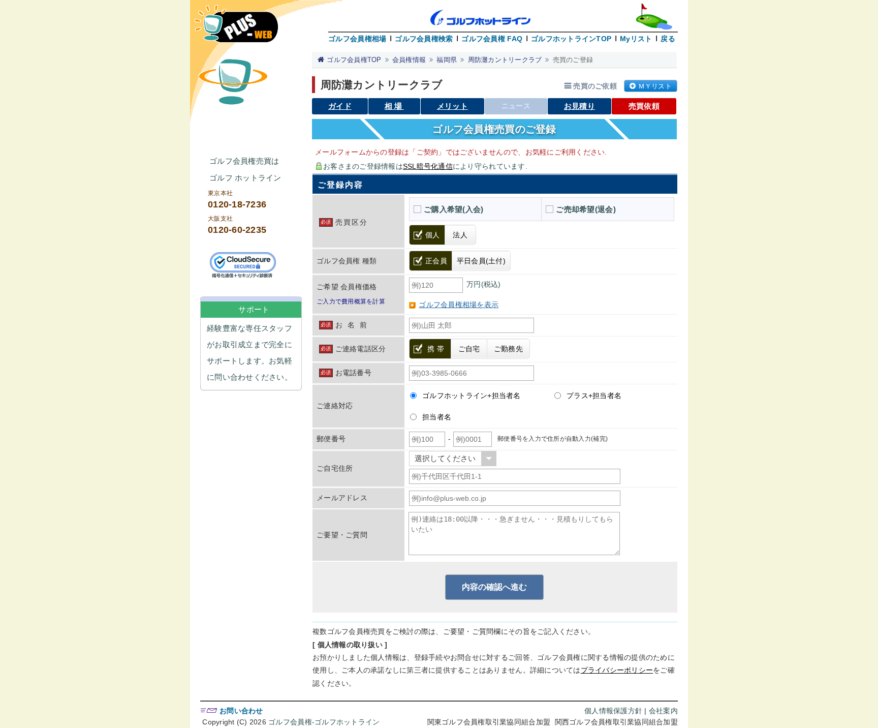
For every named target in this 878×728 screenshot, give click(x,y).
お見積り (579, 106)
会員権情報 (409, 60)
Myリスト (636, 39)
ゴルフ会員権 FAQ (491, 39)
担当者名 (436, 417)
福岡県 (446, 60)
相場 (394, 106)
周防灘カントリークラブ (505, 60)
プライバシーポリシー (617, 670)
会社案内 (663, 711)
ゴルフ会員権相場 (357, 39)
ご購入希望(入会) (453, 209)
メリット (452, 106)
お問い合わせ (241, 711)
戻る (668, 39)
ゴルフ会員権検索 (424, 39)
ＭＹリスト (655, 86)
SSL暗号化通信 (428, 166)
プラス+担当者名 (594, 395)
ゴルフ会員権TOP (354, 60)
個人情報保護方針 (613, 711)
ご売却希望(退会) (585, 209)
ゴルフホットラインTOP (571, 39)
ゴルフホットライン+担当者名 (471, 395)
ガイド (340, 106)
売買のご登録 (573, 60)
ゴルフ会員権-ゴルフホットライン (324, 722)
